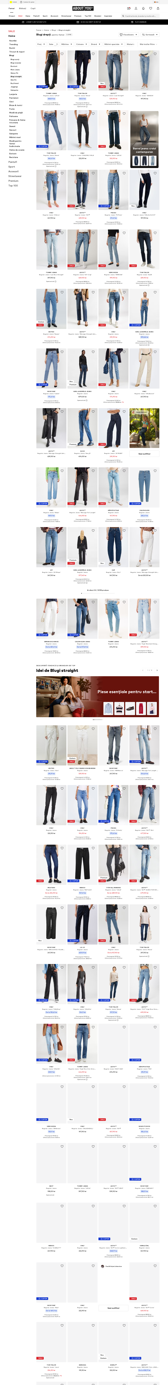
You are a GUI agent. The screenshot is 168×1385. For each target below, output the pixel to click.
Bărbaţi (22, 8)
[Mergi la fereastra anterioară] (142, 670)
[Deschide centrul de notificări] (143, 8)
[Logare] (136, 8)
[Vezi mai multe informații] (51, 107)
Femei (12, 8)
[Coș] (158, 8)
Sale (51, 44)
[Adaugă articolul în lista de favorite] (62, 54)
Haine (46, 30)
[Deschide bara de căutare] (122, 16)
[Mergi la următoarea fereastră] (157, 670)
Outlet (14, 2)
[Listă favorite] (150, 8)
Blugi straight (64, 30)
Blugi (54, 30)
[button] (128, 35)
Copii (33, 8)
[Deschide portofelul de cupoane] (128, 8)
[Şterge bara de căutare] (157, 16)
